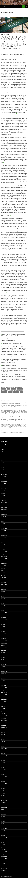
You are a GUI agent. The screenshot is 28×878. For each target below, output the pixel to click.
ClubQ (17, 387)
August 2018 (3, 678)
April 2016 (3, 739)
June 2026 (3, 465)
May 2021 (3, 601)
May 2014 (3, 793)
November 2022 (4, 558)
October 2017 (3, 697)
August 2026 (3, 460)
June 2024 (3, 521)
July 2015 (3, 760)
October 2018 (3, 673)
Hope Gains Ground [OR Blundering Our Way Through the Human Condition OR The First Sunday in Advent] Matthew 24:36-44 (14, 42)
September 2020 (4, 619)
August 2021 (3, 593)
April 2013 (3, 823)
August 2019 (3, 650)
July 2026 (3, 462)
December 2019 (4, 640)
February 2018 (4, 687)
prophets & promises (19, 390)
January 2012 (3, 854)
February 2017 (4, 715)
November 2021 (4, 586)
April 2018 (3, 683)
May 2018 (3, 680)
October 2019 (3, 645)
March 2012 (3, 849)
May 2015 (3, 765)
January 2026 (3, 476)
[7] (8, 279)
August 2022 (3, 565)
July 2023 (3, 544)
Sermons (7, 34)
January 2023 (3, 554)
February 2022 (4, 579)
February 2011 (4, 868)
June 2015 (3, 762)
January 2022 (3, 582)
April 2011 (3, 865)
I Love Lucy (4, 388)
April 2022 (3, 575)
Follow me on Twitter (5, 447)
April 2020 (3, 631)
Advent (3, 387)
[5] (14, 182)
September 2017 (4, 699)
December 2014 (4, 776)
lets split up (20, 388)
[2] (20, 107)
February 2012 (4, 851)
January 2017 (3, 718)
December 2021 (4, 584)
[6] (10, 215)
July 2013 (3, 816)
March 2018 (3, 685)
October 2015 (3, 753)
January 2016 (3, 746)
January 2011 (3, 870)
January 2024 (3, 530)
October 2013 (3, 809)
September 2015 (4, 755)
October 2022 (3, 561)
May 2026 (3, 467)
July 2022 (3, 568)
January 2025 (3, 504)
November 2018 (4, 671)
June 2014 (3, 790)
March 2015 (3, 769)
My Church (3, 451)
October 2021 (3, 589)
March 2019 (3, 661)
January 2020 (3, 638)
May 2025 (3, 495)
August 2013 (3, 814)
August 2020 (3, 622)
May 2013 (3, 821)
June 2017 (3, 706)
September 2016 (4, 727)
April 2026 (3, 469)
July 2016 (3, 732)
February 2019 (4, 664)
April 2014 (3, 795)
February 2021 (4, 608)
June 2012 (3, 844)
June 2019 (3, 654)
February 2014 (4, 800)
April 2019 (3, 659)
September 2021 (4, 591)
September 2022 (4, 563)
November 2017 (4, 694)
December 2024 (4, 507)
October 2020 (3, 617)
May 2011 (3, 863)
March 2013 (3, 826)
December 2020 (4, 612)
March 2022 (3, 577)
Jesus (9, 388)
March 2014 (3, 797)
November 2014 (4, 779)
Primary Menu (26, 6)
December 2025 (4, 479)
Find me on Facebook (5, 444)
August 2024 (3, 516)
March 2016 (3, 741)
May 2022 (3, 572)
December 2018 (4, 668)
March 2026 (3, 472)
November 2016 (4, 722)
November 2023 (4, 535)
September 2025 (4, 486)
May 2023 (3, 549)
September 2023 (4, 540)
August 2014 (3, 786)
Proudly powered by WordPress (6, 876)
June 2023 (3, 547)
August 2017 (3, 701)
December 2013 (4, 804)
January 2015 (3, 774)
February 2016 (4, 743)
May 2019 (3, 657)
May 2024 (3, 523)
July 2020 (3, 624)
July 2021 (3, 596)
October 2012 (3, 835)
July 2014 (3, 788)
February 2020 (4, 636)
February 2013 (4, 828)
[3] (16, 113)
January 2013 (3, 830)
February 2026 (4, 474)
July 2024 (3, 518)
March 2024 (3, 526)
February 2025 (4, 502)
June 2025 (3, 493)
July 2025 (3, 490)
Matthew (3, 390)
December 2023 (4, 533)
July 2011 (3, 861)
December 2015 (4, 748)
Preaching (3, 34)
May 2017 (3, 708)
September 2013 (4, 811)
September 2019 (4, 647)
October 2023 (3, 537)
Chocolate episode (10, 387)
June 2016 (3, 734)
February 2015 (4, 772)
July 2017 (3, 704)
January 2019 (3, 666)
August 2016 (3, 729)
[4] (3, 162)
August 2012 (3, 840)
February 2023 (4, 551)
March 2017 (3, 713)
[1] (25, 99)
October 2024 (3, 511)
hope (21, 387)
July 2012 (3, 842)
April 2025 (3, 497)
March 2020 (3, 633)
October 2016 (3, 725)
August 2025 (3, 488)
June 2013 (3, 818)
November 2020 (4, 615)
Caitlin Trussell (4, 7)
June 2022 (3, 570)
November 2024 (4, 509)
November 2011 (4, 856)
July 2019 (3, 652)
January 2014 (3, 802)
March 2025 (3, 500)
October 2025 (3, 483)
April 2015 (3, 767)
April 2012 (3, 847)
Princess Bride (10, 390)
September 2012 (4, 837)
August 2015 (3, 758)
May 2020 (3, 629)
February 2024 (4, 528)
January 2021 (3, 610)
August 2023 (3, 542)
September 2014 (4, 783)
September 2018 (4, 676)
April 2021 (3, 603)
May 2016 (3, 736)
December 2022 (4, 556)
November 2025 (4, 481)
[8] (6, 292)
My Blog (2, 449)
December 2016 (4, 720)
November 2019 (4, 643)
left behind (14, 388)
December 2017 (4, 692)
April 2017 (3, 711)
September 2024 (4, 514)
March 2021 (3, 605)
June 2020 (3, 626)
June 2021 (3, 598)
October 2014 (3, 781)
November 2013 (4, 807)
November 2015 (4, 751)
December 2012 (4, 833)
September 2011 (4, 858)
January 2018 (3, 690)
